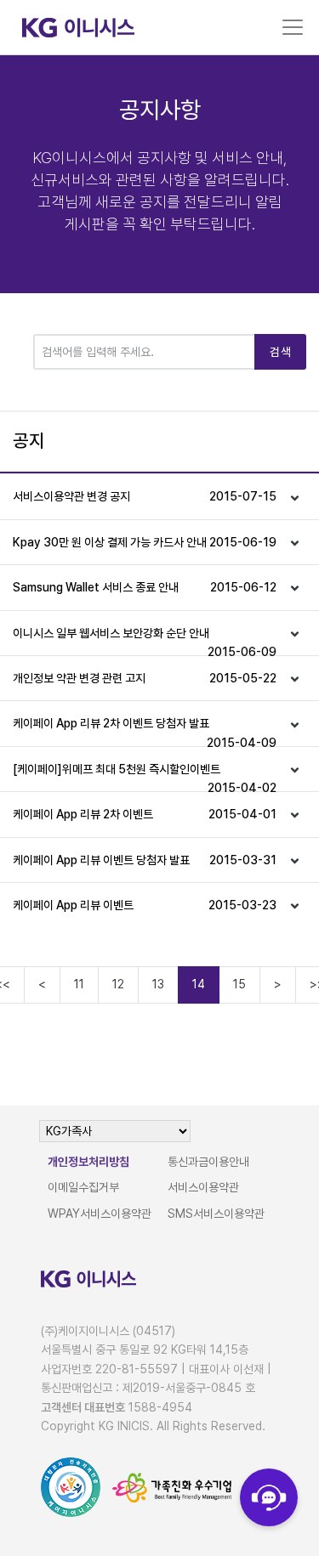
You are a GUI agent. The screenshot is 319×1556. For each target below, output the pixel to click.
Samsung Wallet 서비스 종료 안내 (144, 587)
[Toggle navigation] (292, 27)
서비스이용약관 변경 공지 (144, 496)
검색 (280, 352)
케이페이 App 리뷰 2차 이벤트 (144, 814)
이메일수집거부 (83, 1187)
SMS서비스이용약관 (216, 1213)
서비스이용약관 (203, 1187)
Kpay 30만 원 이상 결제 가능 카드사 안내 (144, 542)
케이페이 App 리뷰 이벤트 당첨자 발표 (144, 860)
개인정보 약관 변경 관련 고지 (144, 678)
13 (158, 984)
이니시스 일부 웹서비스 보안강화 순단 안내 (144, 640)
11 (79, 984)
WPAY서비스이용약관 (99, 1213)
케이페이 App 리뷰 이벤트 (144, 905)
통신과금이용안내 (208, 1161)
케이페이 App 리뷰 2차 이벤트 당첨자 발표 (144, 730)
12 (118, 984)
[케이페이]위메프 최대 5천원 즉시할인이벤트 (144, 776)
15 (239, 984)
